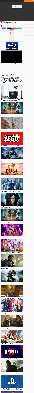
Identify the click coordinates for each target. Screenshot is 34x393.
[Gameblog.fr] (2, 1)
